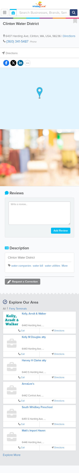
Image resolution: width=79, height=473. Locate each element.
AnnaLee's (28, 384)
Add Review (60, 231)
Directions (69, 36)
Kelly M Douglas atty (34, 337)
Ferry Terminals (18, 309)
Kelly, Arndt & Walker (34, 314)
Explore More (12, 455)
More (65, 266)
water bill (38, 266)
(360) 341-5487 (17, 41)
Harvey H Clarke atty (34, 360)
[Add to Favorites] (75, 20)
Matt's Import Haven (33, 431)
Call (23, 330)
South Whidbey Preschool (37, 407)
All (4, 309)
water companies (21, 266)
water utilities (52, 266)
